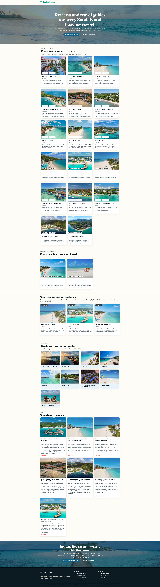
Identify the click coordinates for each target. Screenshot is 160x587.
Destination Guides (105, 575)
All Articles (103, 577)
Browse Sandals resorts (71, 34)
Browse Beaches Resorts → (89, 560)
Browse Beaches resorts (88, 34)
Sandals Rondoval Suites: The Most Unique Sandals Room (78, 439)
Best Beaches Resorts (105, 573)
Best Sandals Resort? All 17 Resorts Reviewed (51, 439)
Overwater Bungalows (81, 577)
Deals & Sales (80, 581)
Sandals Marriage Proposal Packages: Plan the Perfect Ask (79, 480)
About (102, 579)
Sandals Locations (81, 575)
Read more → (44, 455)
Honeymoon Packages (82, 579)
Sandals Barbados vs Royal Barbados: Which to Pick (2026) (106, 439)
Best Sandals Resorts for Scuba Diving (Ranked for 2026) (52, 480)
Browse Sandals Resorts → (70, 560)
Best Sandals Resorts (81, 573)
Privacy (102, 581)
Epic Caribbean (46, 572)
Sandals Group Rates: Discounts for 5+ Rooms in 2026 (106, 480)
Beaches (73, 553)
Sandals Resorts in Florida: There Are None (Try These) (52, 520)
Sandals (60, 553)
